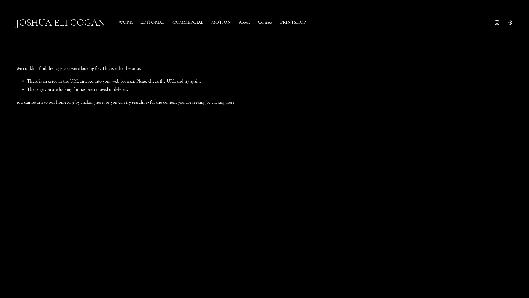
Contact (265, 22)
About (244, 22)
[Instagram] (497, 22)
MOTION (221, 22)
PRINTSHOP (293, 22)
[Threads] (510, 22)
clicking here (92, 102)
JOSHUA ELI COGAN (60, 22)
